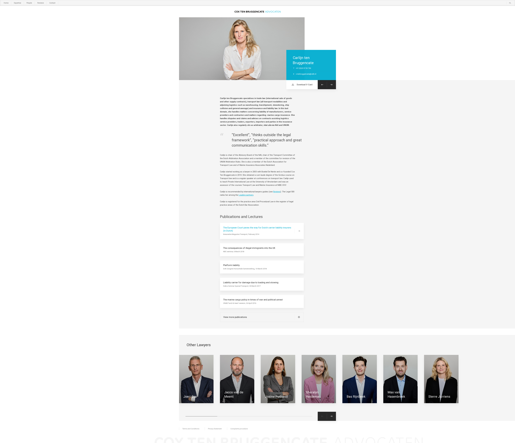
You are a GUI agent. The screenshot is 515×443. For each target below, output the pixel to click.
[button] (201, 416)
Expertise (17, 3)
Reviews (40, 3)
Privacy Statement (215, 429)
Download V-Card (304, 84)
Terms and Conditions (190, 429)
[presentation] (322, 416)
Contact (52, 3)
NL (510, 3)
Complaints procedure (239, 429)
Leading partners (246, 195)
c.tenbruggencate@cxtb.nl (304, 74)
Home (6, 3)
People (29, 3)
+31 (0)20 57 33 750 (302, 68)
